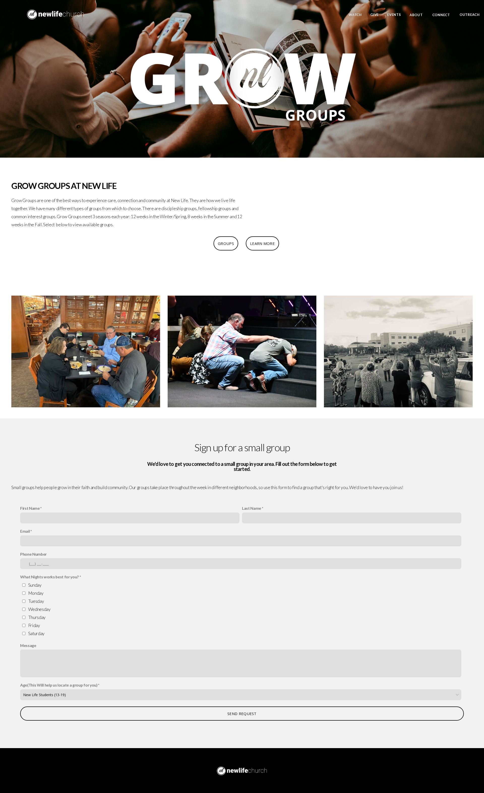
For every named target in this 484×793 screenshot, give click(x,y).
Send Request (242, 713)
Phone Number (33, 554)
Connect (441, 15)
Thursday (37, 617)
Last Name (251, 508)
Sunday (35, 585)
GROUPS (226, 243)
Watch (355, 15)
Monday (36, 593)
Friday (34, 625)
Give (374, 15)
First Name (30, 508)
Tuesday (36, 601)
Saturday (36, 633)
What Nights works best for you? (49, 576)
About (417, 15)
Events (394, 15)
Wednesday (39, 609)
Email (25, 531)
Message (28, 645)
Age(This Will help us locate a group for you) (59, 685)
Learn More (262, 243)
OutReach (470, 15)
